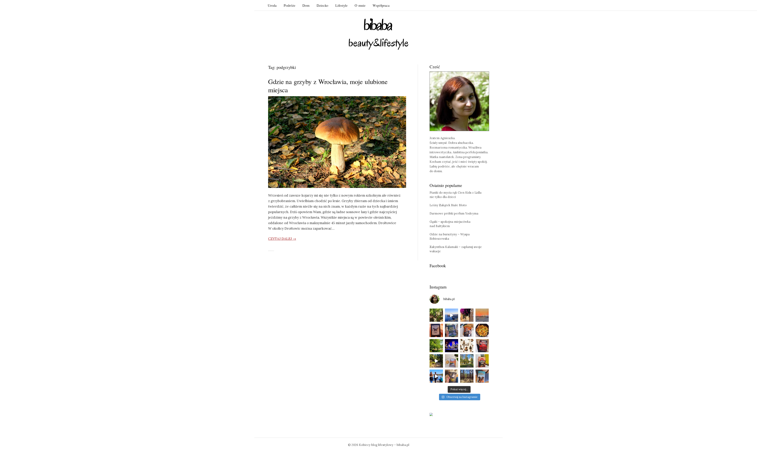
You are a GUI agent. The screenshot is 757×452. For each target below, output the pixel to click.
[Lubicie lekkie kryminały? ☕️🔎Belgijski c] (451, 361)
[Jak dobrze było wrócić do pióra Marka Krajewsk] (451, 330)
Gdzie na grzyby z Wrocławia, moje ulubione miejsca (328, 85)
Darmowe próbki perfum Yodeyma (454, 213)
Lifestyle (341, 5)
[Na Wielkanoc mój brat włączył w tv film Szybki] (467, 376)
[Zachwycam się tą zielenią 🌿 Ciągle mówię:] (436, 345)
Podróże (289, 5)
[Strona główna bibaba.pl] (378, 34)
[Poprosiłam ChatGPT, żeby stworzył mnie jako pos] (467, 345)
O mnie (360, 5)
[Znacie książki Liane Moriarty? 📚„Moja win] (482, 376)
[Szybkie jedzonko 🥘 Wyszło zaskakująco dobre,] (482, 330)
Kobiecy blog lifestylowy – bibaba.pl (384, 445)
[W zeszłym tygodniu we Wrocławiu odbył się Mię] (451, 345)
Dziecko (322, 5)
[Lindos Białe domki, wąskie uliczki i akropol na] (467, 315)
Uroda (272, 5)
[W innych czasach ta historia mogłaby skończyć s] (451, 376)
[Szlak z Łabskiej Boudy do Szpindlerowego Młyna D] (436, 361)
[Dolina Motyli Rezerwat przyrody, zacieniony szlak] (436, 315)
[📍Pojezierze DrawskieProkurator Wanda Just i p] (467, 330)
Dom (306, 5)
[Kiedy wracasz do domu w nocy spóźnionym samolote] (482, 315)
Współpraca (381, 5)
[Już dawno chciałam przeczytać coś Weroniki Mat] (436, 330)
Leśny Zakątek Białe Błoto (448, 205)
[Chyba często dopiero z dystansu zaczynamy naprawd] (436, 376)
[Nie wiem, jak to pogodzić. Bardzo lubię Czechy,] (467, 361)
